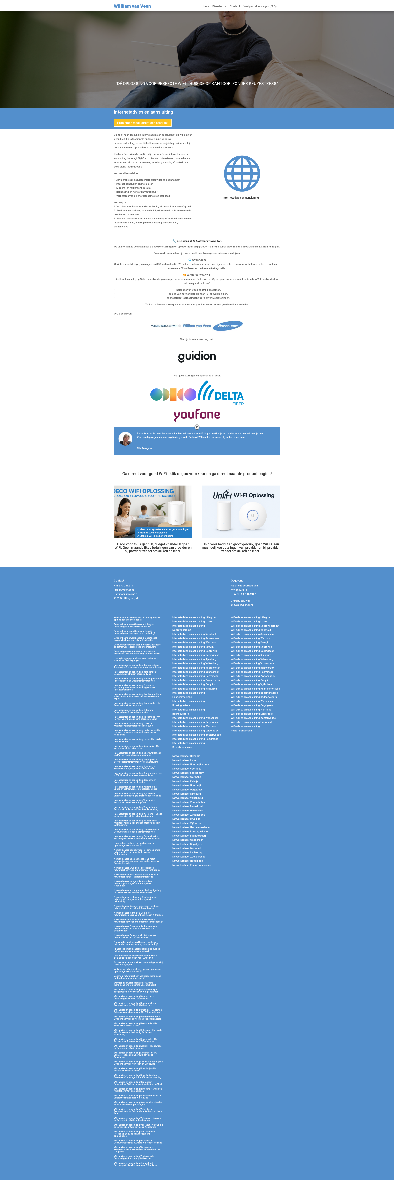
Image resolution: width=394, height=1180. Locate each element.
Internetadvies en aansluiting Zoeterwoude (196, 734)
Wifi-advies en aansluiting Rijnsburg (251, 655)
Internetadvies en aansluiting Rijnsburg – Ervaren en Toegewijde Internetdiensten (134, 767)
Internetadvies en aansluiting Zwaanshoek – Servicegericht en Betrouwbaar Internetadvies (137, 837)
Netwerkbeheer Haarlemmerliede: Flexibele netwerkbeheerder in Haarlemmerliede (136, 876)
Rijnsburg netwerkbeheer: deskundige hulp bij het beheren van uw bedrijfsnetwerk (137, 950)
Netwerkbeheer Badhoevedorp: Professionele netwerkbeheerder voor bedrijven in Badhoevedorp (137, 852)
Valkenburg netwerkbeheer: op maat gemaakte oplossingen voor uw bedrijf (137, 970)
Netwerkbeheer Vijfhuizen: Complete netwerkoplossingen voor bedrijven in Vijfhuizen (138, 914)
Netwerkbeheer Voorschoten (188, 802)
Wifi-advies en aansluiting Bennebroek (252, 667)
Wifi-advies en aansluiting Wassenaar (252, 701)
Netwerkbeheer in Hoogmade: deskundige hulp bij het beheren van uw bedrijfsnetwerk (137, 891)
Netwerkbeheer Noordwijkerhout (190, 764)
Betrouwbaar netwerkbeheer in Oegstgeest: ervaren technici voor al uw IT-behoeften (135, 639)
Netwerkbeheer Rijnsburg (186, 793)
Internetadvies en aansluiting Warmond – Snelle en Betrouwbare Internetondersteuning (138, 815)
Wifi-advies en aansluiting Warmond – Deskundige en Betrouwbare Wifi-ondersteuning (138, 1141)
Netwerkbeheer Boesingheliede (190, 831)
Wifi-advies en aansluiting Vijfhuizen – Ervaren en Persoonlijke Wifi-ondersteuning (137, 1119)
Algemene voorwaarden (244, 585)
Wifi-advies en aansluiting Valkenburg (252, 659)
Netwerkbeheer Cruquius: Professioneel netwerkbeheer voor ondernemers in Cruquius (137, 869)
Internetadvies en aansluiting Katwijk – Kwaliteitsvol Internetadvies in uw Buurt (133, 725)
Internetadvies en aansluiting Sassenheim (195, 638)
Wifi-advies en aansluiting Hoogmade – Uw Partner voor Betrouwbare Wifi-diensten (135, 1040)
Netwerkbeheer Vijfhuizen (186, 823)
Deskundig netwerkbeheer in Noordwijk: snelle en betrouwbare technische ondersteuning (137, 646)
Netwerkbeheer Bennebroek (188, 806)
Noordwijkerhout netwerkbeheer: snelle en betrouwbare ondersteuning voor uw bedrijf (136, 943)
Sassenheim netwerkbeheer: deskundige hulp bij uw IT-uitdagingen (138, 963)
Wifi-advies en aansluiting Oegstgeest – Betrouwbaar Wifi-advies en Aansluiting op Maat (138, 1083)
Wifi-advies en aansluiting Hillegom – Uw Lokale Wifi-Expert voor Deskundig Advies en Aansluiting (138, 1032)
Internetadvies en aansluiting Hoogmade (195, 738)
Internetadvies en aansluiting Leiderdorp (195, 730)
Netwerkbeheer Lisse (184, 760)
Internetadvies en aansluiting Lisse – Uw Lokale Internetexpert (137, 740)
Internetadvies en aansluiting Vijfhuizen (194, 688)
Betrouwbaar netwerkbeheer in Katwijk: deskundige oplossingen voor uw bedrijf (134, 632)
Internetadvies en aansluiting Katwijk (192, 646)
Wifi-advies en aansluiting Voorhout (251, 630)
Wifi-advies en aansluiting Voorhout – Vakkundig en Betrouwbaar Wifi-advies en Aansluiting (138, 1126)
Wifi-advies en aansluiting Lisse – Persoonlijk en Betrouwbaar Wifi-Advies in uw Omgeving (138, 1063)
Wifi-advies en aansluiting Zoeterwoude (253, 718)
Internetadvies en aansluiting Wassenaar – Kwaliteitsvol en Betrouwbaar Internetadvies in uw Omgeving (137, 823)
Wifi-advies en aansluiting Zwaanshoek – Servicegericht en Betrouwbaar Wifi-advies (135, 1164)
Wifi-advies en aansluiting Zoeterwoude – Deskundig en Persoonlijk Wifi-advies (135, 1157)
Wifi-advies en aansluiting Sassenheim (252, 634)
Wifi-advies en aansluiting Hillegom (251, 617)
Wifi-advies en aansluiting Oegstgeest (252, 650)
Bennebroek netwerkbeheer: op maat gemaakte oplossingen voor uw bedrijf (137, 619)
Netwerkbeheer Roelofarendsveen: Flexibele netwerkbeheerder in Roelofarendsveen (136, 907)
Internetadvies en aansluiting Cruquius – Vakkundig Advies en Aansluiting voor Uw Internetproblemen (134, 687)
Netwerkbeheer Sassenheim (188, 772)
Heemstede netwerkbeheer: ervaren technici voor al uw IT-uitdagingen (136, 659)
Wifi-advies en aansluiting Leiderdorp (252, 713)
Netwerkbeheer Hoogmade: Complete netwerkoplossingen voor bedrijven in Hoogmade (133, 883)
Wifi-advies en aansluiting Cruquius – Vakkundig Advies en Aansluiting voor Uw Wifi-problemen (138, 1011)
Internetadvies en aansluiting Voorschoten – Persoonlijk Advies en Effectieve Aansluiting (136, 808)
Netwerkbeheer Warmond (186, 777)
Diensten (217, 6)
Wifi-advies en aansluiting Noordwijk (251, 646)
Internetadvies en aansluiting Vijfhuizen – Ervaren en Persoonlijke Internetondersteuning (137, 794)
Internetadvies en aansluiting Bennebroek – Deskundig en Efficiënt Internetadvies (135, 673)
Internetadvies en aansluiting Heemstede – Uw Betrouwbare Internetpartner (137, 704)
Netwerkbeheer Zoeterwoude (188, 856)
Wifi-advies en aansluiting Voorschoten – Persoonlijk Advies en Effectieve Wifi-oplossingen (134, 1134)
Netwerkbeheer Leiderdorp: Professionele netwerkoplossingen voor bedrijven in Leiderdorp (135, 899)
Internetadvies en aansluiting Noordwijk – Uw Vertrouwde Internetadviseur (136, 747)
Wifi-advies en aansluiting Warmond (251, 638)
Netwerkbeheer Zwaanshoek (188, 814)
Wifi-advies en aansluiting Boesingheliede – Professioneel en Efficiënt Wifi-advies (136, 1004)
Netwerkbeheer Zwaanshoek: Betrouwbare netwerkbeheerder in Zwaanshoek (135, 936)
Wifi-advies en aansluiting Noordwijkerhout (255, 625)
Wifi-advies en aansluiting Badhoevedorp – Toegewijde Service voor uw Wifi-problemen (136, 990)
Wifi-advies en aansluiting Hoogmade (252, 722)
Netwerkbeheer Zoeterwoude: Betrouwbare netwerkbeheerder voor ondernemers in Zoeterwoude (135, 928)
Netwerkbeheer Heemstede (187, 810)
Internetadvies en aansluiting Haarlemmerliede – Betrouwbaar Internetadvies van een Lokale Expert (137, 696)
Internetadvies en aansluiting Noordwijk (194, 650)
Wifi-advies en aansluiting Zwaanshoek (253, 676)
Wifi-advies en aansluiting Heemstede (252, 671)
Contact (235, 6)
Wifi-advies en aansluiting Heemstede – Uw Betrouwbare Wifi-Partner (135, 1024)
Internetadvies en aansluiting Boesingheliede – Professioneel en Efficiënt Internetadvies (137, 680)
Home (205, 6)
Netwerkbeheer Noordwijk (186, 785)
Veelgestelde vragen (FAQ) (260, 6)
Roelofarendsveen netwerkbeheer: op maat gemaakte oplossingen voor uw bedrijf (135, 957)
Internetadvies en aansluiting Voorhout (194, 634)
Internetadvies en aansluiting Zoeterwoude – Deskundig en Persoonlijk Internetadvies (136, 831)
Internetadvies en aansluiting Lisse (192, 621)
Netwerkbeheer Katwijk (185, 781)
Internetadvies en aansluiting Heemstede (195, 676)
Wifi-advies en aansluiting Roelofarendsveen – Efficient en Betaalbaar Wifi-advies (137, 1096)
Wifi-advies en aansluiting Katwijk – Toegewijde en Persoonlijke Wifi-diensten (137, 1047)
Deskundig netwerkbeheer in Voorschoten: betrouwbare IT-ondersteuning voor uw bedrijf (137, 652)
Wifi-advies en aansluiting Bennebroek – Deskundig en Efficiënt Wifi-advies (134, 997)
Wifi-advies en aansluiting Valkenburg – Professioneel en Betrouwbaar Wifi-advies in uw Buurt (138, 1111)
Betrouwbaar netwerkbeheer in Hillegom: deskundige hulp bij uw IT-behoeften (134, 625)
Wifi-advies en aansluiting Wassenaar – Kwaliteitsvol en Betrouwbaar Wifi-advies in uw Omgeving (137, 1149)
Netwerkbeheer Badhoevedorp (189, 835)
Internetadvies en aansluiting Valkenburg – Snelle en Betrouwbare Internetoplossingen (135, 788)
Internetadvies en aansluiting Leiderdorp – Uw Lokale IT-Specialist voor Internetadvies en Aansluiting (137, 732)
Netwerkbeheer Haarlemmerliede (190, 827)
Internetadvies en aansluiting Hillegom (194, 617)
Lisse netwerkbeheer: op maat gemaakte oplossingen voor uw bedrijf (134, 844)
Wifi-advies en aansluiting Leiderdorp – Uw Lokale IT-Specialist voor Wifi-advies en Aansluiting (135, 1055)
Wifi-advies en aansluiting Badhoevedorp (254, 697)
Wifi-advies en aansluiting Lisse (249, 621)
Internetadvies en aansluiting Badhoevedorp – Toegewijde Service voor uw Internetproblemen (137, 666)
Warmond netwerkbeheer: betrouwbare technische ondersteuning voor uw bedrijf (135, 984)
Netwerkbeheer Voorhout (186, 768)
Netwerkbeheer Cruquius (186, 818)
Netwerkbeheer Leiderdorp (187, 852)
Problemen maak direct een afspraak (142, 123)
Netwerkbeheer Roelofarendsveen (191, 865)
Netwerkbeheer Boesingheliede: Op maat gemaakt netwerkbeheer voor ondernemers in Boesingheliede (137, 861)
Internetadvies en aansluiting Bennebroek (195, 671)
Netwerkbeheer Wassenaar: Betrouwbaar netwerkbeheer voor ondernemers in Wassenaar (138, 921)
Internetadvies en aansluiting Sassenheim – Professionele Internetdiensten (136, 781)
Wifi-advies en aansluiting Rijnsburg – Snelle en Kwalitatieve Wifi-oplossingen (138, 1090)
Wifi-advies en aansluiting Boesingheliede (254, 692)
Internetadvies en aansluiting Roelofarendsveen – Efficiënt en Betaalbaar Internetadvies (138, 774)
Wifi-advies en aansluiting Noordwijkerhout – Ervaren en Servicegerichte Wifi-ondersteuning (137, 1076)
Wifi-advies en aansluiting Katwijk (249, 642)
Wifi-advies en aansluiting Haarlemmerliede (255, 688)
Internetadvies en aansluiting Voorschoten (196, 667)
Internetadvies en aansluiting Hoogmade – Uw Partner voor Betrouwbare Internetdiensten (137, 718)
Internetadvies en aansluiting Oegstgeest (195, 655)
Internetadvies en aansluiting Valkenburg (195, 663)
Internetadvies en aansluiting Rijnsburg (194, 659)
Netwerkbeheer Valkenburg (187, 797)
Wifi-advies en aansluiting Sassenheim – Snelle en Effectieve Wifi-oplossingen (138, 1103)
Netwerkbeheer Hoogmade (187, 860)
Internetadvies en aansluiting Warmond (194, 642)
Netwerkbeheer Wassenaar (187, 839)
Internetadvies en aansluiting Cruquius (194, 684)
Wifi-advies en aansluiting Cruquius (251, 680)
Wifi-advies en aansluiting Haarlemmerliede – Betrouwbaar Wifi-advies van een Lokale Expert (137, 1018)
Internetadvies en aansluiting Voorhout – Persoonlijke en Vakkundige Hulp (134, 801)
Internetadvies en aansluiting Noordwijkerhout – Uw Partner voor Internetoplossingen (138, 754)
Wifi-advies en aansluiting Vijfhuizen (251, 684)
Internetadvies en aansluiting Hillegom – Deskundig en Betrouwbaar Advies (134, 711)
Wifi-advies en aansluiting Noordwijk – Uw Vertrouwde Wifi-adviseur (135, 1069)
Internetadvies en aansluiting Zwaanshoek (196, 680)
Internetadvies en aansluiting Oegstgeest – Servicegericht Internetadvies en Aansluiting (136, 761)
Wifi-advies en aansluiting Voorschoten (253, 663)
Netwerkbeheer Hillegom (186, 756)
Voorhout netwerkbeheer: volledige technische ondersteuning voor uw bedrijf (137, 977)
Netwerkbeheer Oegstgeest (187, 789)
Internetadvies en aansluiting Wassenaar (195, 718)
